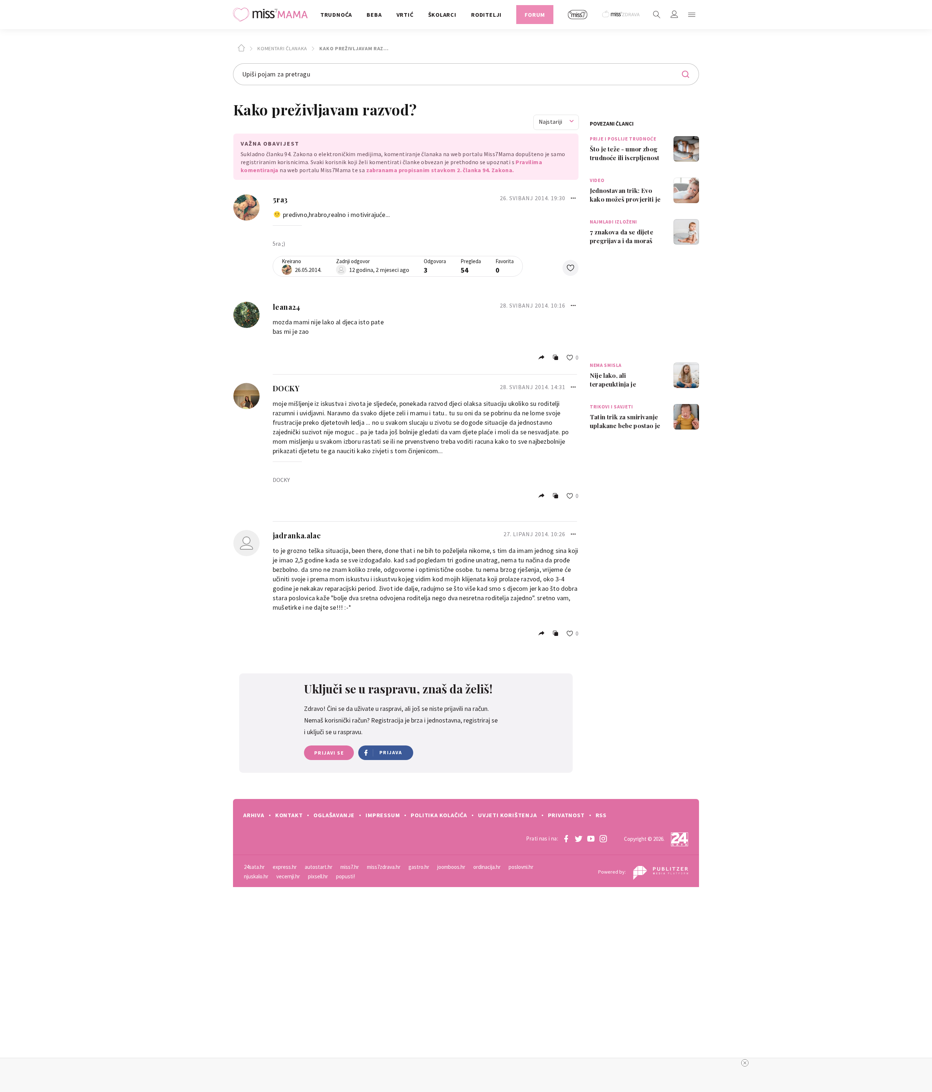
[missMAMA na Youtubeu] (591, 838)
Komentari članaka (281, 48)
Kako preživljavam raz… (353, 48)
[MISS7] (578, 14)
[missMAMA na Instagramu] (603, 838)
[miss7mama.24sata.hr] (272, 14)
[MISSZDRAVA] (621, 14)
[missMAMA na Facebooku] (566, 838)
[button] (691, 14)
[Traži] (656, 14)
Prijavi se (329, 752)
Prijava (390, 752)
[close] (745, 1063)
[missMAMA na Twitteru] (578, 838)
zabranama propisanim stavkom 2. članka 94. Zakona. (440, 170)
